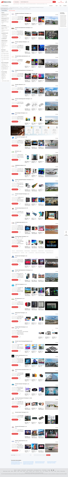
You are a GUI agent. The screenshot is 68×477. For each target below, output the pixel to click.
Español (24, 471)
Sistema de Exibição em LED (49, 250)
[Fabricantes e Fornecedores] (6, 2)
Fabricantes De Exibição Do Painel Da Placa (16, 462)
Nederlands (46, 471)
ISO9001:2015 (4, 42)
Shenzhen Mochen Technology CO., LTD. (21, 412)
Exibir (26, 252)
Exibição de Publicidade (19, 250)
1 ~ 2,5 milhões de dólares (5, 59)
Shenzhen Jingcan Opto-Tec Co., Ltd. (21, 440)
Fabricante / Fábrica (4, 28)
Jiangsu (3, 76)
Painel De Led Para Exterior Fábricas (39, 462)
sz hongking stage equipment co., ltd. (21, 222)
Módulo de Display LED (49, 252)
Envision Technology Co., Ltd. (21, 112)
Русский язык (37, 471)
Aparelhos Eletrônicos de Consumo (4, 20)
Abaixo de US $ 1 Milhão (4, 51)
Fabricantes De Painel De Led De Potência (28, 462)
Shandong (3, 75)
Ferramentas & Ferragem (5, 22)
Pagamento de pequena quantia (4, 38)
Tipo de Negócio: (14, 183)
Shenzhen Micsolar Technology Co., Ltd (21, 236)
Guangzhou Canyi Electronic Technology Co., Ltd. (23, 13)
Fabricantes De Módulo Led (64, 19)
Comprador (50, 5)
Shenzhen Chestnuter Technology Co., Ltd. (22, 383)
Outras (3, 46)
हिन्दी (49, 471)
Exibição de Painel (40, 250)
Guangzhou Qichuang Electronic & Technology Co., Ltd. (24, 70)
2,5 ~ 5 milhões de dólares (5, 55)
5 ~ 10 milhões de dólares (5, 53)
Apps (60, 5)
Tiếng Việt (58, 471)
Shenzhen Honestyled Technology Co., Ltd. (22, 193)
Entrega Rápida (4, 36)
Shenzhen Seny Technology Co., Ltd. (21, 255)
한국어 (41, 471)
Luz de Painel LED (31, 252)
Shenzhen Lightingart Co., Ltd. (22, 41)
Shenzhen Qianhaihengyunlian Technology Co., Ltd (23, 98)
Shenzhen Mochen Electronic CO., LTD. (21, 208)
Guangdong (4, 73)
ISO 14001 (3, 43)
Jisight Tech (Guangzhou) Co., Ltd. (21, 284)
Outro (2, 31)
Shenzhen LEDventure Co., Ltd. (20, 84)
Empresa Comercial (5, 26)
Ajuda (56, 5)
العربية (43, 471)
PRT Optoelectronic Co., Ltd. (19, 298)
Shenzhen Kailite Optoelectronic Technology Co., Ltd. (24, 270)
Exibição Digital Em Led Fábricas (51, 462)
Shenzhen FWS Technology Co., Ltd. (21, 136)
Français (21, 471)
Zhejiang (3, 74)
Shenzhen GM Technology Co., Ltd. (21, 426)
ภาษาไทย (52, 471)
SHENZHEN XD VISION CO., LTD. (20, 165)
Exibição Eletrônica (34, 250)
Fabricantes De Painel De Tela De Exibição (28, 461)
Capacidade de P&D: (14, 18)
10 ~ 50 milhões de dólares (5, 57)
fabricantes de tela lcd (22, 3)
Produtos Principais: (14, 16)
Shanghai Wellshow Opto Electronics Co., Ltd (22, 56)
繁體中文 (15, 471)
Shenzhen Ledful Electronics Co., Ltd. (21, 355)
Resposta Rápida (4, 35)
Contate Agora (15, 37)
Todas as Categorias (5, 5)
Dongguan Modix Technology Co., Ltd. (21, 326)
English (9, 471)
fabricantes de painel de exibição (41, 3)
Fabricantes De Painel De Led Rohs (15, 461)
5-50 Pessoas (4, 64)
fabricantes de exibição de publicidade (31, 3)
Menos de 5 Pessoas (5, 66)
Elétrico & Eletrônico (4, 16)
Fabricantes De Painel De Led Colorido (40, 461)
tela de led (22, 252)
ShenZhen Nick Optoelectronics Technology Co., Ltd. (23, 27)
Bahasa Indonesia (62, 471)
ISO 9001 (3, 44)
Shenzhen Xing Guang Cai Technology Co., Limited (23, 398)
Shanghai (3, 78)
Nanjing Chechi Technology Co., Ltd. (21, 312)
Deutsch (27, 471)
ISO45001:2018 (4, 45)
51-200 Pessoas (4, 65)
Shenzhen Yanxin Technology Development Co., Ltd (23, 341)
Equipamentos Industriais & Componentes (5, 14)
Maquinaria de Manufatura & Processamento (5, 18)
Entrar (66, 2)
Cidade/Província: (14, 19)
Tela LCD (13, 250)
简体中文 (12, 471)
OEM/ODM (4, 34)
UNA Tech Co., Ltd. (18, 151)
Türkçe (55, 471)
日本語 (18, 471)
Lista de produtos (4, 10)
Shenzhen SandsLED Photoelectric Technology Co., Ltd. (24, 179)
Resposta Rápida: (14, 46)
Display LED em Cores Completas (40, 252)
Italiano (34, 471)
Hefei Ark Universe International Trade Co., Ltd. (23, 369)
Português (30, 471)
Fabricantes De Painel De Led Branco (51, 461)
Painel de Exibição (27, 250)
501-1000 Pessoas (4, 68)
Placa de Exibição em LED (15, 252)
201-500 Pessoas (4, 67)
